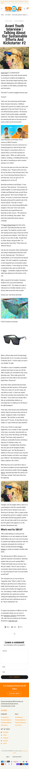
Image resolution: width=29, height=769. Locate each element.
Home (2, 14)
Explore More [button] (14, 693)
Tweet (14, 627)
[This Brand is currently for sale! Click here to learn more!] (14, 2)
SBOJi (4, 270)
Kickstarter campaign (10, 616)
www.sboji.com (13, 621)
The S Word (7, 14)
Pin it (21, 627)
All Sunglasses (5, 717)
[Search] (24, 8)
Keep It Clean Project (9, 225)
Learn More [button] (4, 710)
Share (8, 627)
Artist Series (4, 725)
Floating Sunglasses (6, 720)
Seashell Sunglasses (6, 722)
